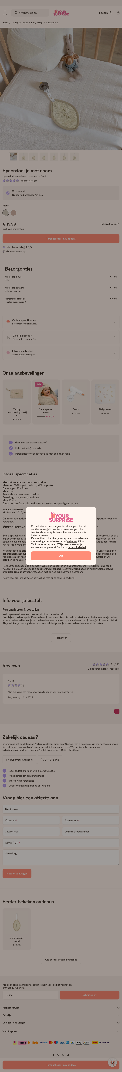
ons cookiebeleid (77, 547)
